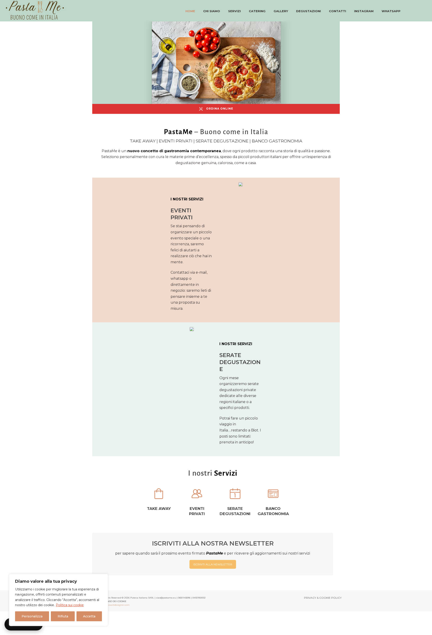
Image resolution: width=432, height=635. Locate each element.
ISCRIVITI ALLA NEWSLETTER (212, 564)
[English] (412, 10)
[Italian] (407, 10)
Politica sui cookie (70, 605)
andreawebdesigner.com (116, 604)
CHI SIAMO (211, 11)
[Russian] (422, 10)
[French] (417, 10)
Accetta (89, 616)
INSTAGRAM (364, 11)
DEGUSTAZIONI (308, 11)
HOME (190, 11)
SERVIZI (234, 11)
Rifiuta (63, 616)
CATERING (257, 11)
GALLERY (281, 11)
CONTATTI (337, 11)
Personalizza (32, 616)
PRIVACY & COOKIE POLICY (323, 597)
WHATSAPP (391, 11)
